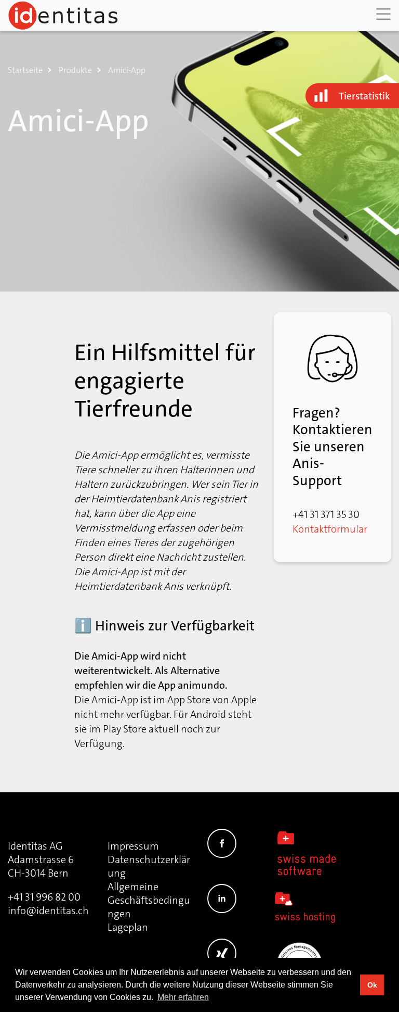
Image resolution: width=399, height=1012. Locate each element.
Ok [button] (372, 985)
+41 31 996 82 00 (44, 897)
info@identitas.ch (48, 910)
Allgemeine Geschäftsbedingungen (149, 900)
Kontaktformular (329, 529)
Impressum (133, 846)
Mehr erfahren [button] (183, 997)
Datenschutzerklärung (149, 866)
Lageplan (128, 927)
